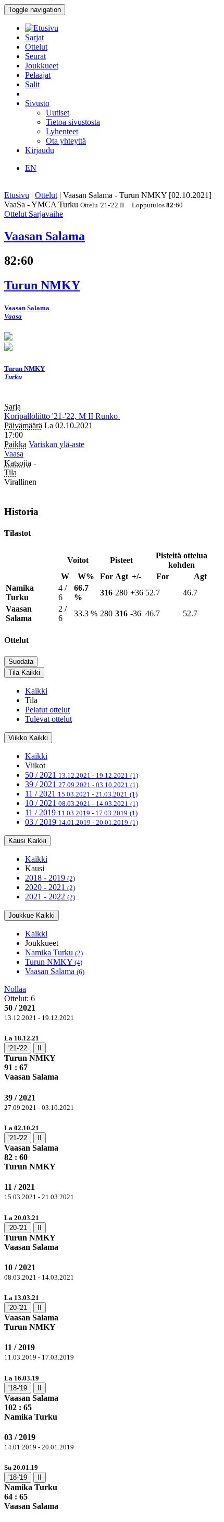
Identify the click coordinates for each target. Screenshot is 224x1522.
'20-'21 (17, 1228)
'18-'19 (17, 1388)
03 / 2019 (81, 821)
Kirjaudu (39, 150)
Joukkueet (41, 65)
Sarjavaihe (46, 213)
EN (30, 167)
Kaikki (36, 690)
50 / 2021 (81, 774)
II (40, 1048)
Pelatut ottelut (47, 709)
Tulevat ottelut (48, 719)
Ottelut (36, 46)
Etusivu (16, 195)
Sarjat (34, 37)
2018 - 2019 (50, 877)
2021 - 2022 (50, 896)
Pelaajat (38, 75)
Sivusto (37, 103)
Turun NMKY (53, 961)
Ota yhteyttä (66, 140)
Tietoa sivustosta (73, 122)
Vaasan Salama (54, 971)
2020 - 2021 (50, 887)
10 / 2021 (81, 803)
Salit (32, 84)
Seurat (35, 56)
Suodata (20, 661)
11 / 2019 (81, 812)
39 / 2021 (81, 784)
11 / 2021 (81, 793)
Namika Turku (54, 952)
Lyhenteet (62, 131)
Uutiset (57, 112)
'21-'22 (17, 1048)
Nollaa (15, 989)
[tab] (112, 1057)
